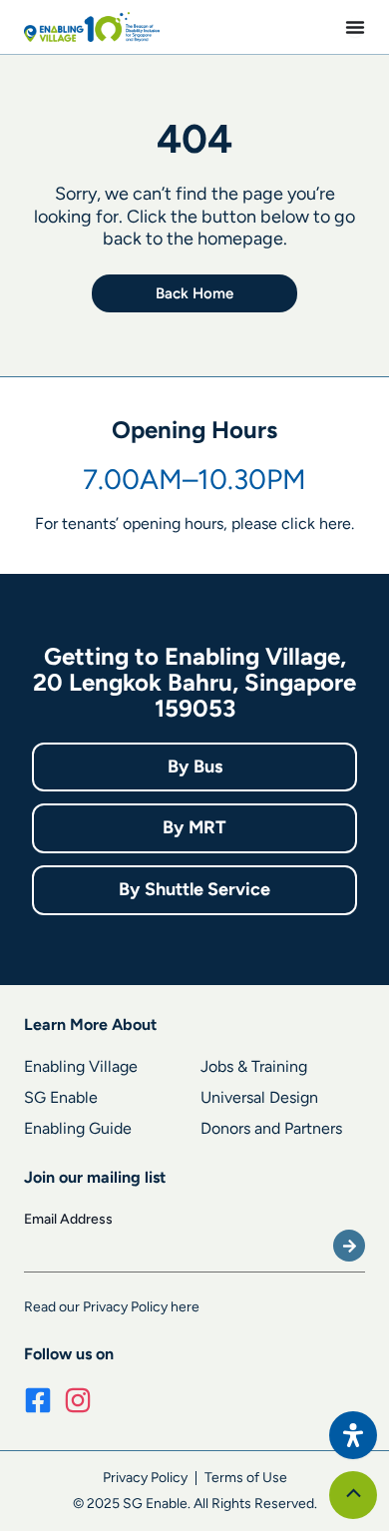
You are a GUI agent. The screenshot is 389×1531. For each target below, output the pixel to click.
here (335, 523)
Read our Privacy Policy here (111, 1306)
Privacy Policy (145, 1477)
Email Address (68, 1219)
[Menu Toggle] (355, 27)
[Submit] (349, 1246)
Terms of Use (245, 1477)
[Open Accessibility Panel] (353, 1435)
